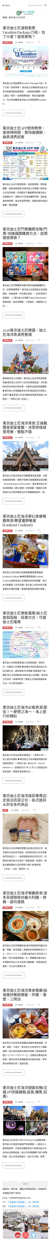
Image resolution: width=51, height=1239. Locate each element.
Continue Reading (13, 113)
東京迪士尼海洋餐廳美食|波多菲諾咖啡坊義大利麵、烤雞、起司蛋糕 (25, 897)
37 (40, 243)
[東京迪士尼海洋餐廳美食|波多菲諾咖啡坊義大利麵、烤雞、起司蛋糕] (25, 925)
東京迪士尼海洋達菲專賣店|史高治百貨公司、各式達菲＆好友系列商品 (25, 800)
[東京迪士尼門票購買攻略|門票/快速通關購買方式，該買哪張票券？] (25, 263)
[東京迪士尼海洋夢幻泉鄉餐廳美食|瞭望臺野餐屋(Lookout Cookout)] (25, 550)
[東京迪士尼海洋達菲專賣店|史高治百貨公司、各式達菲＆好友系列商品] (25, 828)
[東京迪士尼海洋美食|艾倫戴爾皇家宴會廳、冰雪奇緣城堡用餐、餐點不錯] (25, 455)
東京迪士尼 (7, 42)
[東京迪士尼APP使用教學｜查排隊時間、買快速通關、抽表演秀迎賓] (25, 162)
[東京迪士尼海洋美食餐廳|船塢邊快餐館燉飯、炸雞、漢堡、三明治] (25, 1023)
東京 (5, 810)
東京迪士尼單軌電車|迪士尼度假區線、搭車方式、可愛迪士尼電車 (25, 617)
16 (40, 142)
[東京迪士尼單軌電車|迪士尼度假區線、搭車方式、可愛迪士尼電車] (25, 644)
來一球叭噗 (19, 42)
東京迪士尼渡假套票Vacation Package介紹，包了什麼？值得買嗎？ (24, 32)
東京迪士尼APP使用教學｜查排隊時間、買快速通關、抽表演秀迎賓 (24, 132)
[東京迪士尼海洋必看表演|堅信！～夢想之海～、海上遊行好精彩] (25, 737)
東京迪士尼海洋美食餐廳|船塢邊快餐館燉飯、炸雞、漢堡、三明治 (25, 994)
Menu (7, 5)
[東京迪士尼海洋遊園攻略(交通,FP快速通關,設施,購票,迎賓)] (25, 1120)
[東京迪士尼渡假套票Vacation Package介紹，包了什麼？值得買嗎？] (25, 62)
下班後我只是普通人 (16, 1202)
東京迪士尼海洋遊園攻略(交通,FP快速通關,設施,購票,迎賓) (25, 1092)
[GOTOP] (33, 1234)
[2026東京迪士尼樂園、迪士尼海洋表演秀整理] (25, 358)
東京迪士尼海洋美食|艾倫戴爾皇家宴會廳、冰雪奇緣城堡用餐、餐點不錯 (25, 427)
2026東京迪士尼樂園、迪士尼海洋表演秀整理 (24, 332)
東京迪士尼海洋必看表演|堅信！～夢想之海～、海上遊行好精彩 (25, 711)
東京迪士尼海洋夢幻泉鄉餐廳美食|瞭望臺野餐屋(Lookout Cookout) (24, 520)
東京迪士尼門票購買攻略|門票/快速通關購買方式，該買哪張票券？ (25, 233)
